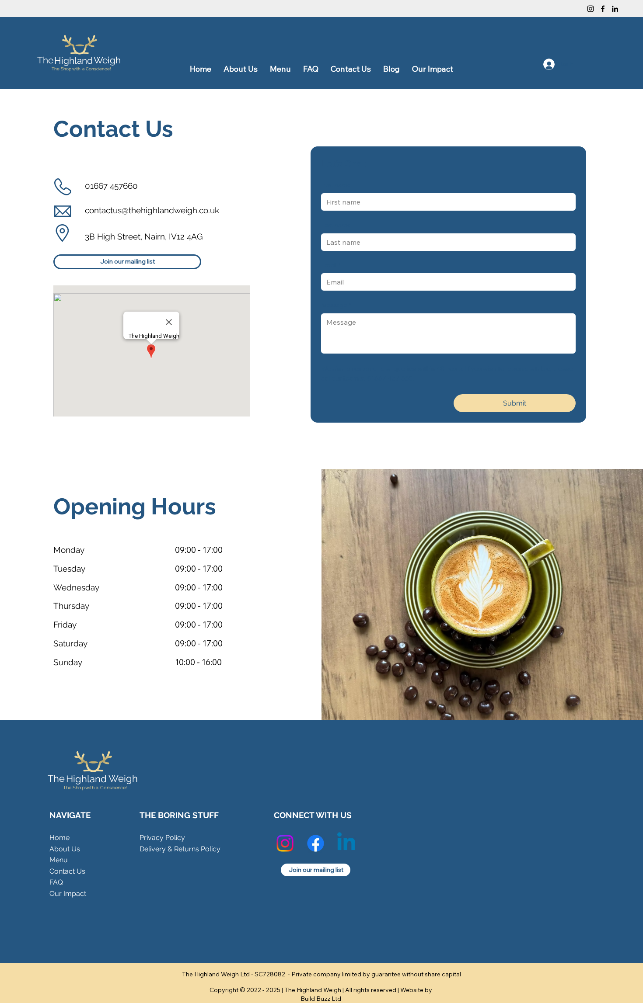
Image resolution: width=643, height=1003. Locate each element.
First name (336, 185)
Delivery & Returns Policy (180, 849)
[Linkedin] (346, 843)
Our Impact (67, 893)
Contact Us (67, 871)
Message (336, 305)
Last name (336, 225)
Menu (58, 860)
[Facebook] (602, 8)
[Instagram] (590, 8)
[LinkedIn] (615, 8)
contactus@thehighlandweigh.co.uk (152, 210)
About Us (64, 849)
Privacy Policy (162, 837)
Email (331, 265)
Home (59, 837)
